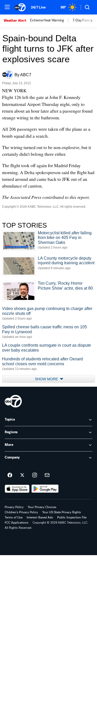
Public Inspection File (71, 517)
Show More (47, 379)
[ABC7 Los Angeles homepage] (20, 7)
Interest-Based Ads (40, 517)
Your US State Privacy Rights (61, 512)
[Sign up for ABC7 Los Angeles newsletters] (47, 475)
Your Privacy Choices (42, 507)
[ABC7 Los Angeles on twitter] (22, 475)
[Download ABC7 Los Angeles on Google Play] (45, 489)
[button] (7, 7)
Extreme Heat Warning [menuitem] (47, 20)
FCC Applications (16, 522)
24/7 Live (38, 7)
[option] (17, 20)
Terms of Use (14, 517)
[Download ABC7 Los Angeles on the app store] (17, 489)
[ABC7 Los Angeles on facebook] (10, 475)
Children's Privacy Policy (21, 512)
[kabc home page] (13, 401)
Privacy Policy (14, 507)
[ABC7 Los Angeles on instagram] (34, 475)
